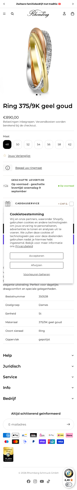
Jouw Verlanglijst (19, 156)
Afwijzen (36, 265)
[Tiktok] (48, 481)
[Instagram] (35, 481)
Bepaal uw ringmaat (28, 168)
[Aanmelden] (68, 424)
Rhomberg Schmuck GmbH (42, 472)
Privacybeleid (24, 246)
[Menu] (4, 13)
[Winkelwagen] (72, 14)
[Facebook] (28, 481)
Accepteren (36, 255)
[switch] (68, 484)
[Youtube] (42, 481)
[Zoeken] (12, 14)
